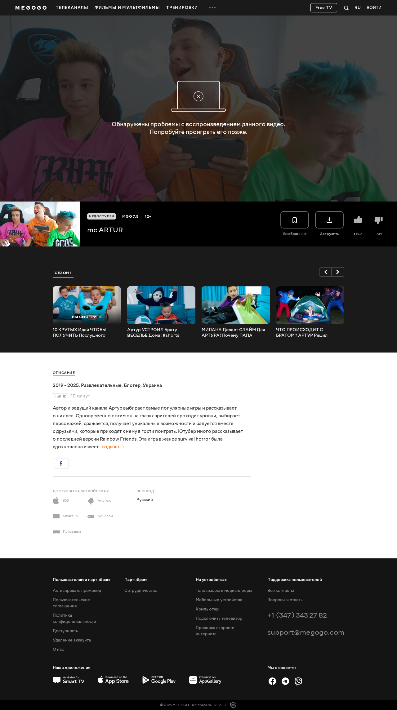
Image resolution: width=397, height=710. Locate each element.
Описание (64, 373)
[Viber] (298, 681)
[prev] (325, 272)
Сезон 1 (63, 272)
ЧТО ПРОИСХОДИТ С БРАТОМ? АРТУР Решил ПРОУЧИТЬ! (302, 332)
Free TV (323, 8)
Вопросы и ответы (285, 600)
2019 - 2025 (66, 385)
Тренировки (182, 8)
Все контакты (280, 590)
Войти (374, 8)
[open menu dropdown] (212, 8)
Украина (152, 385)
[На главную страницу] (31, 8)
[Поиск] (346, 8)
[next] (338, 272)
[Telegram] (285, 681)
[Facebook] (272, 681)
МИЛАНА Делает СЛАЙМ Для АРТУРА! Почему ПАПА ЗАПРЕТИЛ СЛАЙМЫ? (233, 332)
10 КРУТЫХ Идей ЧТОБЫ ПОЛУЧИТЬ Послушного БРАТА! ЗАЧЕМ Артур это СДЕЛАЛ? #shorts (80, 332)
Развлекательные (101, 385)
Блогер (132, 385)
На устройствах (211, 580)
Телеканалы (72, 8)
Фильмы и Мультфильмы (127, 8)
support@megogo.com (305, 632)
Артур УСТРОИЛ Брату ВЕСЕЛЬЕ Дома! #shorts (153, 332)
